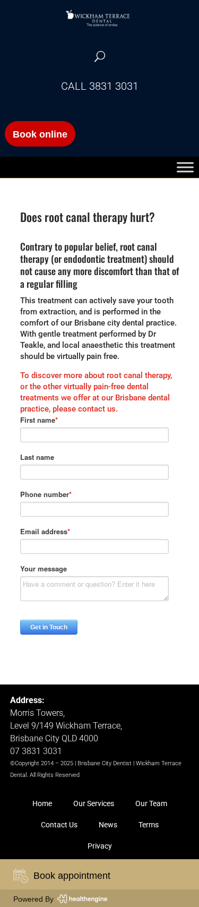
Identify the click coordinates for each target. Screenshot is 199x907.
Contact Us (59, 824)
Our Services (93, 803)
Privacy (100, 846)
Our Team (151, 803)
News (108, 824)
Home (42, 803)
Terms (149, 824)
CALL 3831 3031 (100, 86)
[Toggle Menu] (185, 167)
